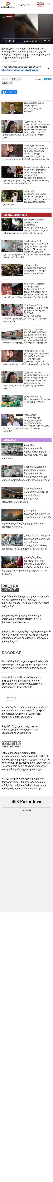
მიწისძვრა (7, 83)
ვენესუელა (15, 79)
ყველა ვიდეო (24, 5)
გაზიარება (11, 92)
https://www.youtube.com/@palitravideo (19, 70)
